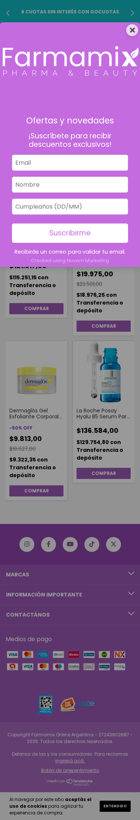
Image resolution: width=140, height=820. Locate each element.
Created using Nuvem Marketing (70, 260)
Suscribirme (70, 233)
